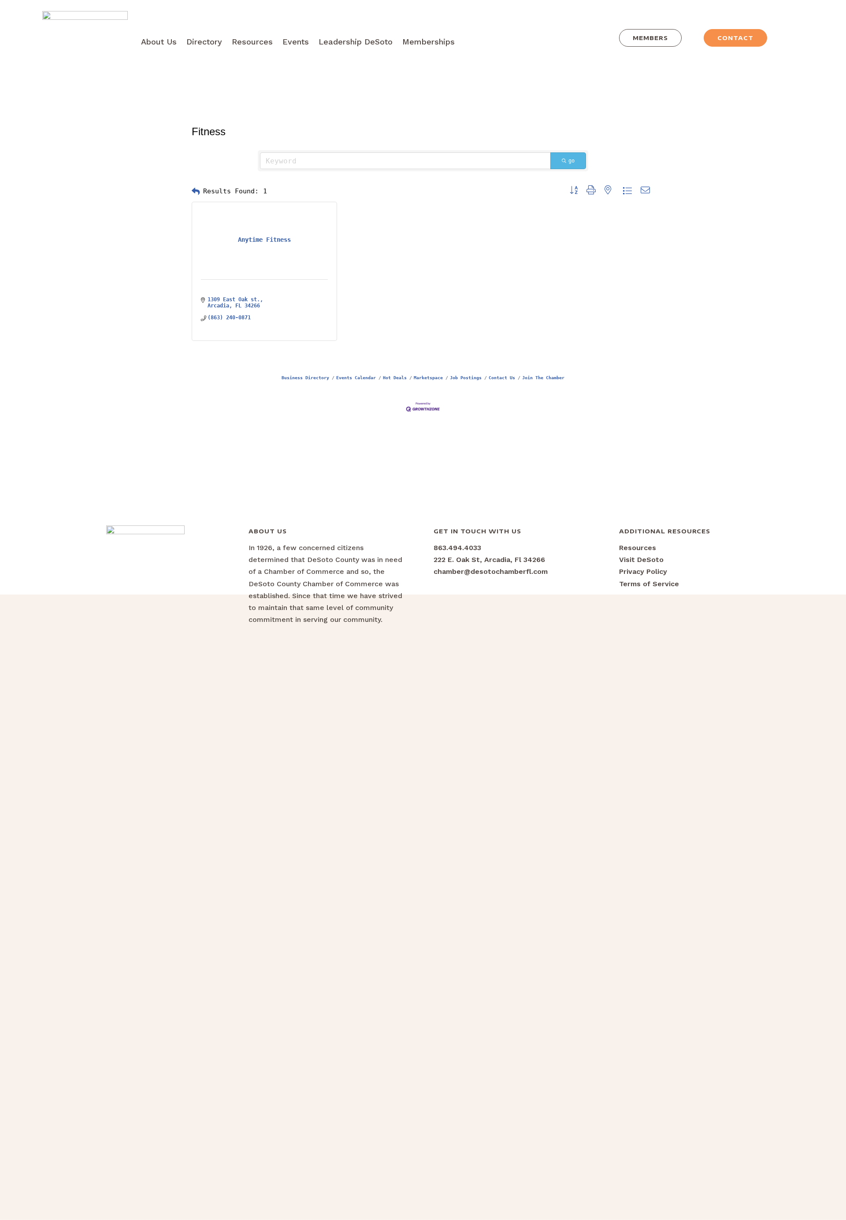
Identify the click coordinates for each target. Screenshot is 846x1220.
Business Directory (305, 377)
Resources (252, 41)
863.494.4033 (457, 547)
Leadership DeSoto (356, 41)
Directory (204, 41)
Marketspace (428, 377)
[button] (196, 191)
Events (295, 41)
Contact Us (502, 377)
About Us (159, 41)
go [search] (571, 161)
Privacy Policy (643, 571)
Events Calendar (356, 377)
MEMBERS (650, 37)
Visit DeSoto (641, 559)
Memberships (428, 41)
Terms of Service (649, 584)
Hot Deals (395, 377)
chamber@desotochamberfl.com (491, 571)
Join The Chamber (543, 377)
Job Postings (466, 377)
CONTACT (735, 37)
